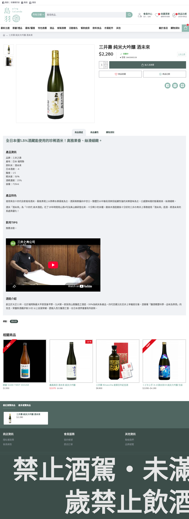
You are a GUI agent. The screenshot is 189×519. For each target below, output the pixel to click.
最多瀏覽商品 (24, 405)
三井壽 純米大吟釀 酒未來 (28, 414)
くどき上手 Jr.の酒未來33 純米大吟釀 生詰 (162, 385)
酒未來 (14, 321)
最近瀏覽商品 (9, 405)
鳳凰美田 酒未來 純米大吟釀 (62, 385)
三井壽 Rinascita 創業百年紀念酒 (112, 385)
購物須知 (110, 132)
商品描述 (79, 132)
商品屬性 (94, 132)
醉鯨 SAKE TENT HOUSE (16, 385)
